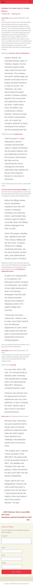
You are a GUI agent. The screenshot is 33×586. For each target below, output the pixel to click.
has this (13, 365)
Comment (5, 536)
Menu (3, 2)
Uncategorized (16, 13)
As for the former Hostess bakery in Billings (14, 189)
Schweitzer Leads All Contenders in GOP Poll (16, 518)
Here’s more (5, 416)
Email (3, 555)
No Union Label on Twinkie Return (19, 53)
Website (4, 563)
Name (3, 547)
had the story (18, 134)
